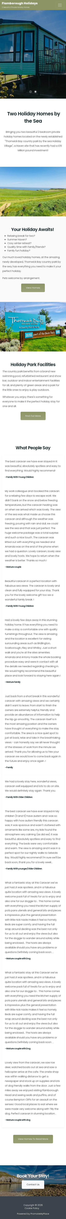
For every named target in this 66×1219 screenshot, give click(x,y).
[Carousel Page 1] (30, 91)
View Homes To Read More (33, 1139)
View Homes (33, 287)
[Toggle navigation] (60, 5)
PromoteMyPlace (40, 1213)
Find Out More (33, 415)
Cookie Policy (32, 1208)
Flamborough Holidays (20, 3)
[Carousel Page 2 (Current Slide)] (35, 91)
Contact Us (33, 1184)
